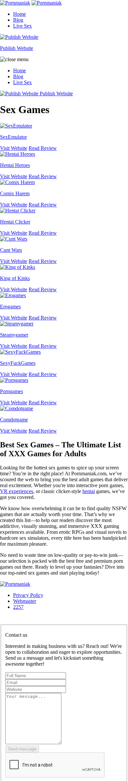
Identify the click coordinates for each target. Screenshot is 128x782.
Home (19, 14)
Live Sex (22, 26)
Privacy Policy (28, 595)
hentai (88, 491)
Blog (18, 20)
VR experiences (16, 491)
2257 (18, 607)
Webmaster (24, 601)
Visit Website (13, 148)
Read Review (43, 148)
